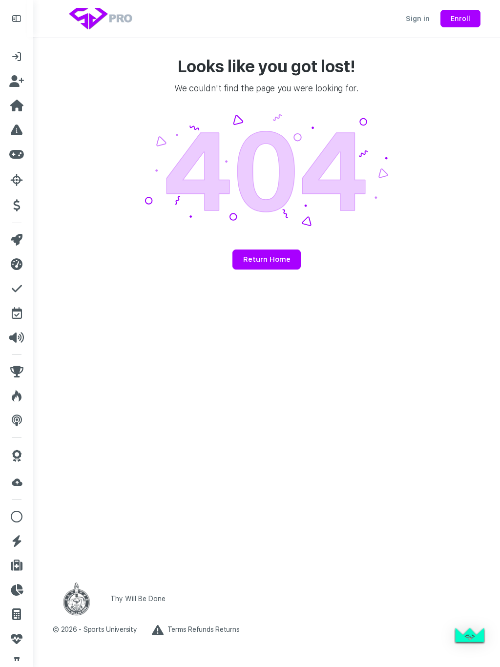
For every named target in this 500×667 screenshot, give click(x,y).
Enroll (460, 18)
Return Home (267, 259)
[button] (469, 636)
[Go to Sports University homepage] (101, 17)
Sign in (418, 18)
